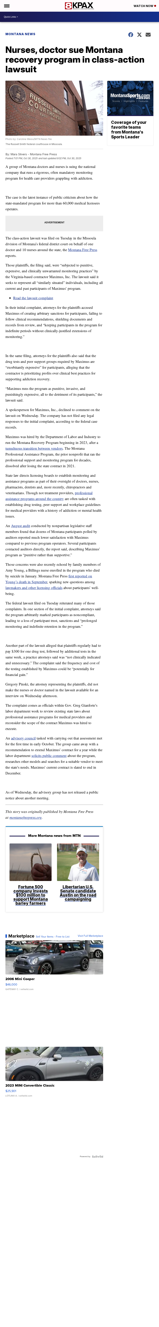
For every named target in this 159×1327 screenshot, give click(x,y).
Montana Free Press (82, 249)
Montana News (20, 34)
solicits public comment (49, 755)
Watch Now (144, 6)
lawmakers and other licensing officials (33, 587)
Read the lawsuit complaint (33, 297)
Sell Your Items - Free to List (52, 936)
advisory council (23, 738)
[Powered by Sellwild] (97, 1156)
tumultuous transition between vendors (34, 448)
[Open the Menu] (6, 6)
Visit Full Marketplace (90, 936)
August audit (20, 525)
